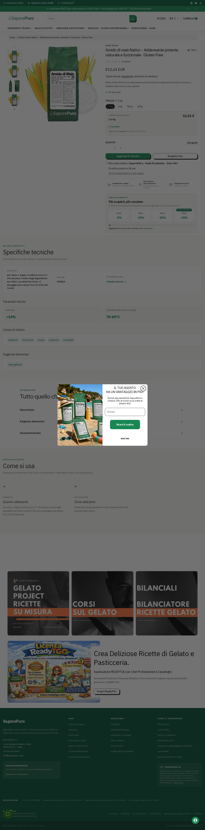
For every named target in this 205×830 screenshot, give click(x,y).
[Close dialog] (143, 388)
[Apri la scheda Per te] (195, 820)
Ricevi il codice (125, 424)
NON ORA (125, 438)
